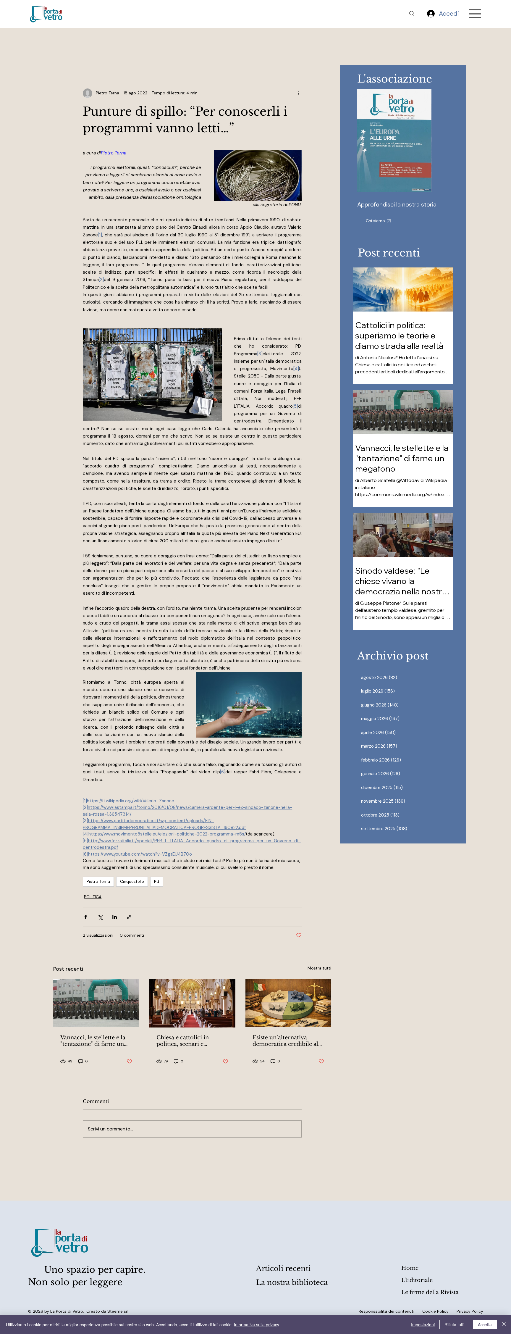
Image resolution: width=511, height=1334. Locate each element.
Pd (156, 881)
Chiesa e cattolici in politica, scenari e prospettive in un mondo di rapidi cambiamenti (190, 1040)
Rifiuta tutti (454, 1324)
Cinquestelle (132, 881)
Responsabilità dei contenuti (386, 1311)
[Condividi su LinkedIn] (114, 917)
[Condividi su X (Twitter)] (100, 917)
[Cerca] (412, 13)
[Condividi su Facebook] (85, 917)
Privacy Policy (470, 1311)
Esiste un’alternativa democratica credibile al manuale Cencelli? (285, 1040)
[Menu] (475, 14)
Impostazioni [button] (423, 1324)
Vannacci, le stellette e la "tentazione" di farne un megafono (92, 1040)
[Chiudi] (503, 1324)
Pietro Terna (98, 881)
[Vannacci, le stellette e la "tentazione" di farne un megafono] (96, 1003)
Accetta (485, 1324)
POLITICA (92, 896)
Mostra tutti (319, 968)
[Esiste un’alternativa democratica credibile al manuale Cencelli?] (288, 1003)
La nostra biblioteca (292, 1282)
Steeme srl (117, 1311)
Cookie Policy (435, 1311)
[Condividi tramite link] (129, 917)
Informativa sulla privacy (256, 1324)
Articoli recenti (283, 1268)
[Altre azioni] (298, 93)
